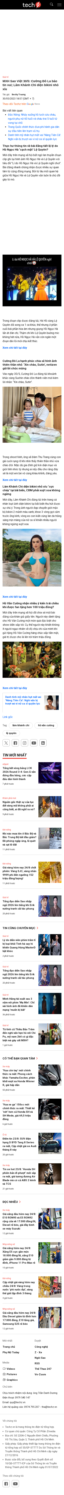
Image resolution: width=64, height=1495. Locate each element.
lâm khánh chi (20, 725)
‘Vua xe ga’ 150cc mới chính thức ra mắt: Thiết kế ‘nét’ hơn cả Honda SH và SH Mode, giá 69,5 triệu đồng (19, 1112)
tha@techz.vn (49, 1406)
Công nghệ (41, 1346)
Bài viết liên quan (13, 110)
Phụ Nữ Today (11, 1352)
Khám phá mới (9, 798)
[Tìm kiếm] (49, 5)
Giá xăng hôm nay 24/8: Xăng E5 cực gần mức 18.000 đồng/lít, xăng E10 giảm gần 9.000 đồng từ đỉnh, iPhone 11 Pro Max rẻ (19, 1255)
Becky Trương (18, 94)
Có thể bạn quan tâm (19, 1058)
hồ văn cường (46, 725)
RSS (37, 1363)
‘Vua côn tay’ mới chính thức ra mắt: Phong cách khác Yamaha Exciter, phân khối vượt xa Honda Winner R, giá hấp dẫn (19, 1078)
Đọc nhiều (10, 1202)
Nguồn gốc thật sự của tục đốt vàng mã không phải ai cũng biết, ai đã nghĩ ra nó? (19, 806)
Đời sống (7, 830)
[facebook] (15, 742)
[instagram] (24, 742)
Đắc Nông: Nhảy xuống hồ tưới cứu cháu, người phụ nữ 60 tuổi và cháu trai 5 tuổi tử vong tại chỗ (32, 118)
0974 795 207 (31, 1406)
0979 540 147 (22, 1397)
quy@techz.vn (17, 1402)
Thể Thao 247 (43, 1368)
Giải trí (6, 77)
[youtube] (33, 742)
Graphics (12, 1379)
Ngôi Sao (40, 1357)
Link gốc (8, 717)
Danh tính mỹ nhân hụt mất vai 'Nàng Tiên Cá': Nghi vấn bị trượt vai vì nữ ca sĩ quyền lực (23, 700)
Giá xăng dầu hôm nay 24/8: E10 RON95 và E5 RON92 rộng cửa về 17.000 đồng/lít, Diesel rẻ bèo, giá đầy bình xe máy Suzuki (19, 1221)
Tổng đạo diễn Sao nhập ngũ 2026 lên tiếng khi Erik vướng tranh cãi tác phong (18, 905)
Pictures (12, 1374)
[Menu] (59, 4)
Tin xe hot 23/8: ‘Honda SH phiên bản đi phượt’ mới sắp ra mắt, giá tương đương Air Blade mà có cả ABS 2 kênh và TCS (19, 1176)
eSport (6, 764)
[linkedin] (43, 742)
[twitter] (6, 742)
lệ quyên (11, 733)
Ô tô (4, 1135)
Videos (11, 1368)
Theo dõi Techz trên (14, 104)
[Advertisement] (32, 221)
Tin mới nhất (15, 755)
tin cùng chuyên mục (19, 928)
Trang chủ (9, 1346)
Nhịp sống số (9, 1244)
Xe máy (6, 1066)
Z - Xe (38, 1352)
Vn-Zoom (40, 1374)
